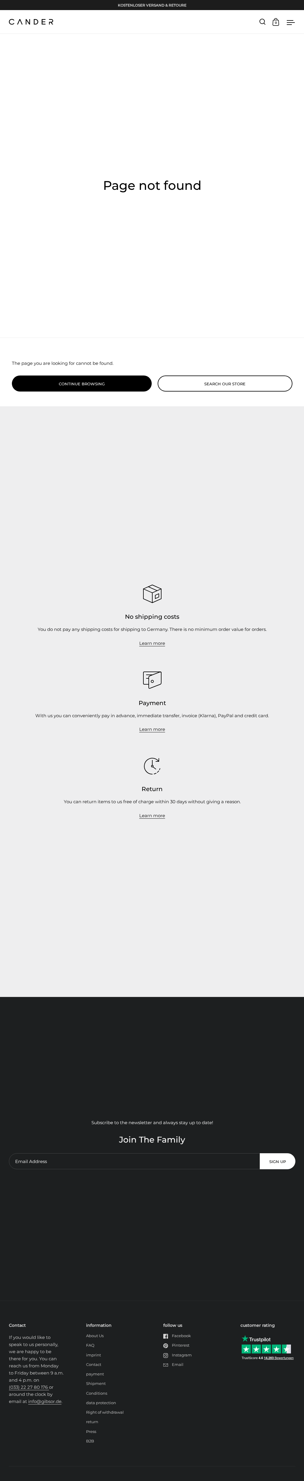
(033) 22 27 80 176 (29, 1387)
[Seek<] (262, 22)
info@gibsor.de (44, 1401)
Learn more (152, 643)
